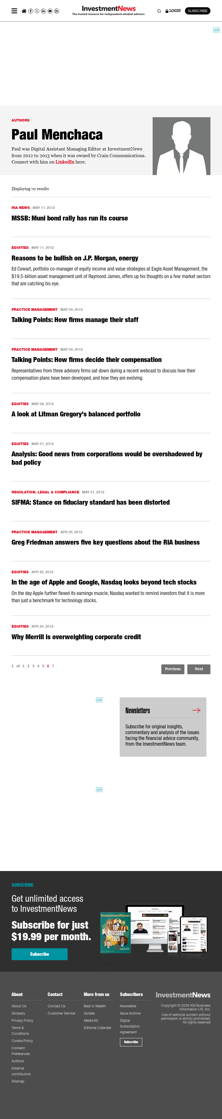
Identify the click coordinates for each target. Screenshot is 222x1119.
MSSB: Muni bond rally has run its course (70, 218)
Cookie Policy (22, 1041)
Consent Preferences (21, 1051)
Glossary (18, 1013)
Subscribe (39, 954)
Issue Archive (130, 1013)
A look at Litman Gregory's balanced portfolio (76, 414)
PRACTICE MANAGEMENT (35, 309)
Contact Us (56, 1006)
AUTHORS (20, 120)
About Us (19, 1006)
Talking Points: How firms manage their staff (75, 320)
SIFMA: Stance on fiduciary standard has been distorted (91, 502)
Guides (89, 1013)
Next (199, 669)
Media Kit (91, 1020)
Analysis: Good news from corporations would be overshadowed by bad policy (107, 458)
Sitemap (18, 1081)
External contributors (21, 1071)
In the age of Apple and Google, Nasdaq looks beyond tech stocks (104, 582)
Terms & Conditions (20, 1031)
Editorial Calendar (97, 1028)
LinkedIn (65, 162)
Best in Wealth (95, 1006)
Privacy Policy (22, 1020)
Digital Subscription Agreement (130, 1026)
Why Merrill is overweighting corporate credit (76, 637)
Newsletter (128, 1006)
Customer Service (61, 1013)
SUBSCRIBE (198, 11)
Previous (173, 669)
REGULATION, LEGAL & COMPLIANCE (45, 492)
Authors (18, 1061)
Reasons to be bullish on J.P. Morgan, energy (75, 258)
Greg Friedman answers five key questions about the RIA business (106, 542)
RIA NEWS (21, 208)
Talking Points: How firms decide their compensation (87, 360)
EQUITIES (20, 247)
